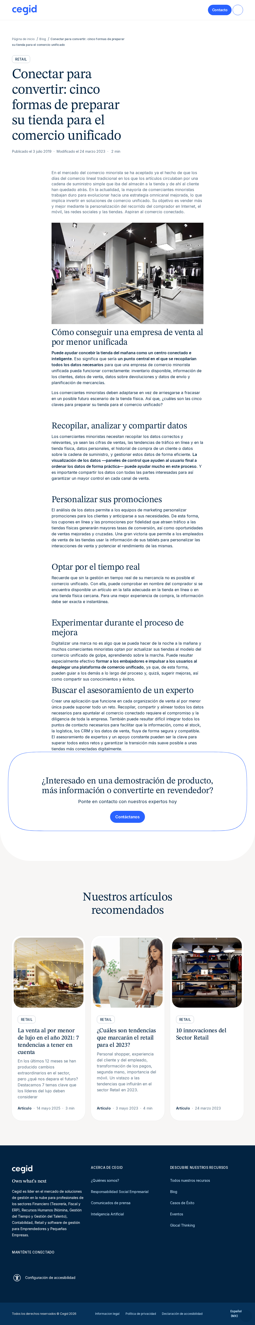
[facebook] (62, 1260)
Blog (173, 1191)
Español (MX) (236, 1313)
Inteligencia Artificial (107, 1214)
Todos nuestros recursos (190, 1180)
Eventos (176, 1214)
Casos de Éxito (182, 1203)
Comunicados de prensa (110, 1203)
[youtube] (26, 1260)
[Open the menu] (238, 10)
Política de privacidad (141, 1314)
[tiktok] (50, 1260)
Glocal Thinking (182, 1225)
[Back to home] (24, 10)
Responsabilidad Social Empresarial (119, 1191)
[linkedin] (14, 1260)
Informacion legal (107, 1314)
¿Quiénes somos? (105, 1180)
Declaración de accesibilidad (182, 1314)
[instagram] (38, 1260)
